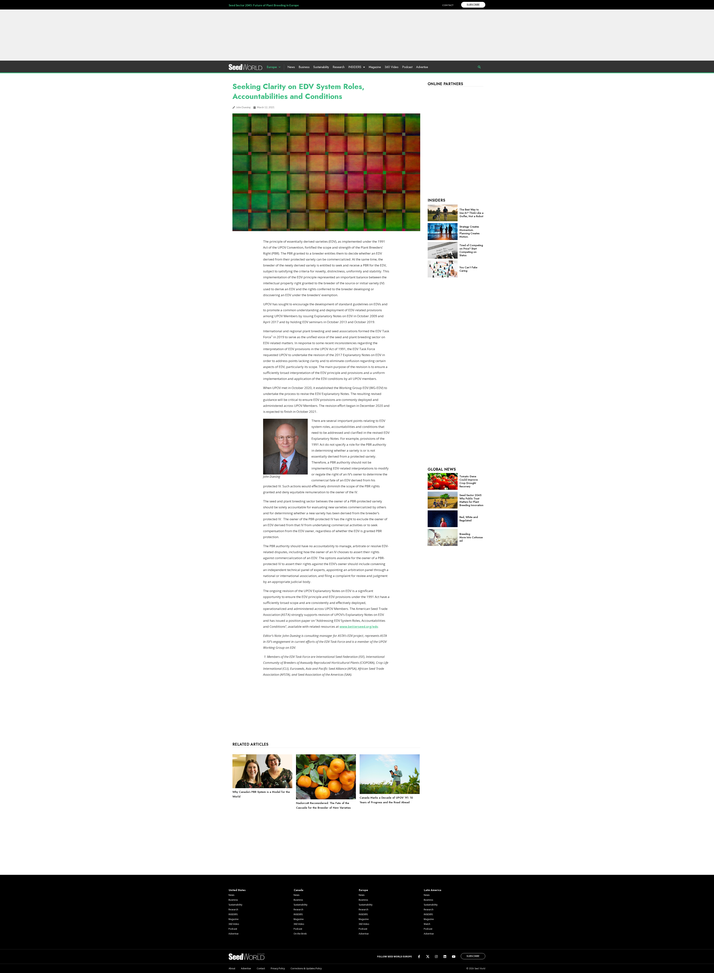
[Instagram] (436, 956)
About (232, 968)
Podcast (407, 67)
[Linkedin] (444, 956)
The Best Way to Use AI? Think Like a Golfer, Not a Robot (471, 213)
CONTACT (448, 5)
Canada (298, 890)
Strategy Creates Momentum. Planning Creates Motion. (469, 232)
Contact (261, 968)
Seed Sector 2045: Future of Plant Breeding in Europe (264, 5)
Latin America (432, 890)
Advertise (422, 67)
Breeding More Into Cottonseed (471, 537)
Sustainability (321, 67)
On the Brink (300, 933)
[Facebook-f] (419, 956)
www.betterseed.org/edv (359, 626)
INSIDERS (354, 67)
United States (237, 890)
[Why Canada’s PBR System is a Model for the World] (262, 787)
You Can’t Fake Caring (468, 269)
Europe (272, 67)
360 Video (391, 67)
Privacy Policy (278, 968)
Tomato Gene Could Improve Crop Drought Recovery (468, 481)
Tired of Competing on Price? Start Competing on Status (471, 250)
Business (304, 67)
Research (339, 67)
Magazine (375, 67)
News (291, 67)
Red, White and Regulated (468, 518)
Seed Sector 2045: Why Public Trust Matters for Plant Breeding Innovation (471, 500)
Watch (427, 924)
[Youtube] (453, 956)
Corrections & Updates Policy (306, 968)
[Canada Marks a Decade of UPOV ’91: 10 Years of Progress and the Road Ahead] (389, 793)
